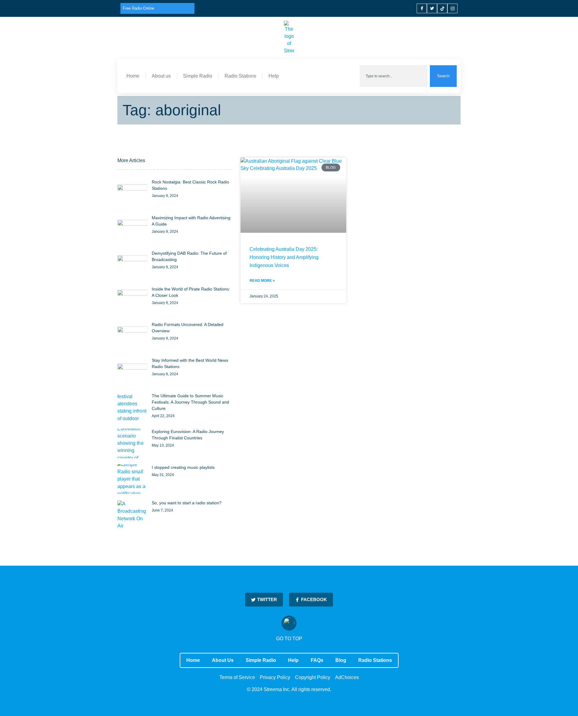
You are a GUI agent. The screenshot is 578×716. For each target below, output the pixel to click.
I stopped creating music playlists (183, 467)
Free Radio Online (138, 8)
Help (274, 75)
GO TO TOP (289, 638)
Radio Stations (240, 75)
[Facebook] (422, 8)
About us (161, 75)
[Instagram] (452, 8)
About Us (223, 660)
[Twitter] (432, 8)
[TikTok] (442, 8)
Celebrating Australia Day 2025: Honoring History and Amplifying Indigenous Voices (284, 257)
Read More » (262, 280)
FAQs (317, 660)
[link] (132, 194)
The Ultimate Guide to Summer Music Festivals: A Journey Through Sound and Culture (190, 402)
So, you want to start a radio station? (187, 502)
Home (132, 75)
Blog (340, 660)
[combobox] (393, 76)
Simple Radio (197, 75)
